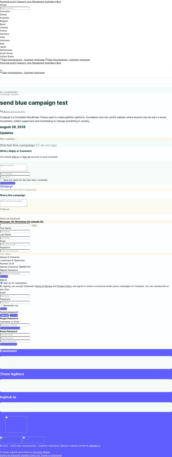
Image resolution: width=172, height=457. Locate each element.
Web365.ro (94, 445)
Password (5, 247)
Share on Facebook (10, 218)
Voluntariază (11, 407)
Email (3, 241)
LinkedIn (37, 221)
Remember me (10, 305)
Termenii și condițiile (15, 384)
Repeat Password (9, 270)
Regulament (38, 1)
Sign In (15, 157)
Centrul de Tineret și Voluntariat (45, 455)
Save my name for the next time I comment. (25, 180)
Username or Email (9, 321)
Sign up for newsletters (15, 283)
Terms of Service (43, 286)
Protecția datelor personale (19, 390)
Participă (10, 410)
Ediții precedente (14, 357)
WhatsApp (23, 221)
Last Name (5, 234)
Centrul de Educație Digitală (14, 455)
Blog (58, 1)
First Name (5, 228)
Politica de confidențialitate (19, 387)
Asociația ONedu (41, 452)
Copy (34, 225)
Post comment (7, 183)
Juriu (29, 1)
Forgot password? (9, 312)
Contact (9, 380)
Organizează (11, 404)
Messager (7, 221)
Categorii (22, 1)
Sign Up (26, 157)
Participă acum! (8, 1)
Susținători (50, 1)
